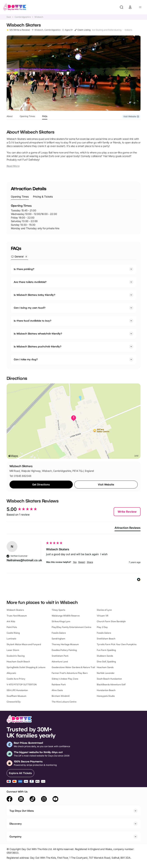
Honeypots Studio (106, 696)
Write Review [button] (127, 511)
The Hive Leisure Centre (64, 701)
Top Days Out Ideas (22, 810)
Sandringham (58, 638)
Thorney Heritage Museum (65, 644)
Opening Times (27, 116)
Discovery (16, 823)
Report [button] (81, 562)
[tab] (20, 197)
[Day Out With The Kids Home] (15, 7)
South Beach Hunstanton (109, 678)
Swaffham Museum (16, 696)
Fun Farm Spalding (106, 650)
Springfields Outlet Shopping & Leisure (26, 667)
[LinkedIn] (21, 799)
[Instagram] (44, 799)
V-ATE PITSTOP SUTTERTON (22, 684)
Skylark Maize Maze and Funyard (24, 644)
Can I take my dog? (26, 359)
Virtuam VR (102, 615)
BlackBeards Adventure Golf (111, 684)
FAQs (44, 116)
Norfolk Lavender (106, 673)
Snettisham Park (60, 655)
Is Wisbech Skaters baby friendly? (34, 294)
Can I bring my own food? (29, 307)
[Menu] (140, 7)
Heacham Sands (105, 667)
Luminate (11, 638)
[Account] (130, 7)
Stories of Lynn (104, 610)
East (9, 17)
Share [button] (90, 562)
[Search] (121, 7)
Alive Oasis (57, 690)
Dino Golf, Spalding (106, 661)
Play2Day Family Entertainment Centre (71, 627)
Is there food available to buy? (32, 320)
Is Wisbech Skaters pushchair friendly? (37, 346)
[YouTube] (55, 799)
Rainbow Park (59, 684)
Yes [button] (75, 562)
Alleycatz (11, 673)
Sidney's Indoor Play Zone (65, 678)
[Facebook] (9, 799)
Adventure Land (60, 661)
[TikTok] (32, 799)
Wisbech (38, 17)
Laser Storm (13, 650)
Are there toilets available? (30, 281)
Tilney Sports (58, 610)
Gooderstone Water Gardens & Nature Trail (73, 667)
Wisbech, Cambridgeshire (47, 30)
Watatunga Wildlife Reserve (66, 615)
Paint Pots (12, 627)
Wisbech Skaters (15, 610)
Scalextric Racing (16, 655)
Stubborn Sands (105, 655)
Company (16, 836)
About (10, 116)
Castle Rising (13, 633)
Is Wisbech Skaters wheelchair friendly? (38, 333)
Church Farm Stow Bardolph (111, 621)
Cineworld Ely (14, 701)
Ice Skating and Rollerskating (106, 30)
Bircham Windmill (61, 696)
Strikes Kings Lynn (61, 621)
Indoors (128, 30)
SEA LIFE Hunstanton (17, 690)
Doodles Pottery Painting (64, 650)
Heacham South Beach (18, 661)
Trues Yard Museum (17, 615)
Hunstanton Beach (106, 690)
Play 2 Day (102, 627)
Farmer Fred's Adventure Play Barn (70, 673)
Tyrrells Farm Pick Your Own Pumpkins (116, 644)
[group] (25, 509)
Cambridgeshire (23, 17)
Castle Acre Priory (16, 678)
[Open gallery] (74, 73)
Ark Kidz (11, 621)
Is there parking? (24, 269)
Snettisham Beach (106, 638)
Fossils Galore (59, 633)
